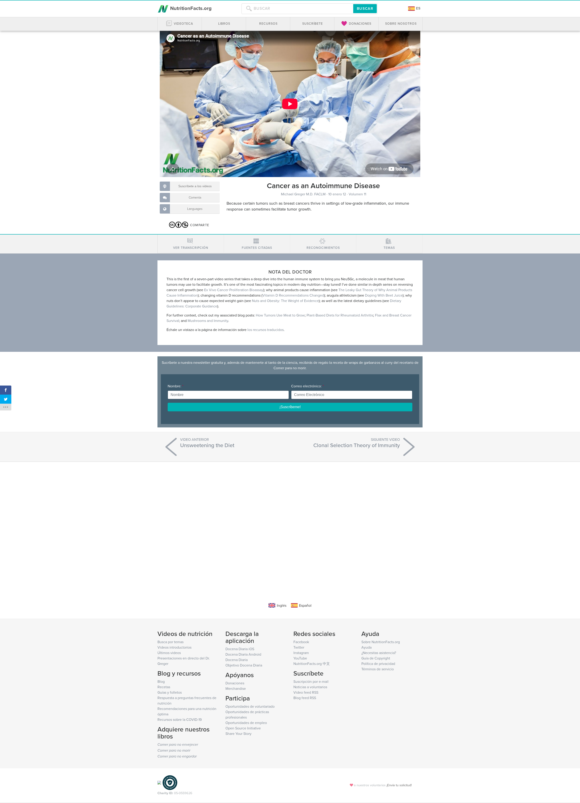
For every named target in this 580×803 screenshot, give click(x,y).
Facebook (301, 641)
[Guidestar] (159, 782)
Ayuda (366, 647)
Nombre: (175, 386)
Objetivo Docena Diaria (243, 665)
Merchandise (235, 688)
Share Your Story (238, 733)
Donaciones (234, 683)
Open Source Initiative (243, 728)
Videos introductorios (174, 647)
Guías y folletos (169, 692)
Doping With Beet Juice (384, 295)
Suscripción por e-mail (311, 681)
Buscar (365, 8)
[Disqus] (290, 525)
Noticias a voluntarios (310, 686)
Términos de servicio (377, 668)
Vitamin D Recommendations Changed (293, 295)
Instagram (301, 652)
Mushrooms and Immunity (208, 320)
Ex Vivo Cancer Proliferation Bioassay (233, 289)
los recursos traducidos (265, 329)
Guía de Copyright (375, 658)
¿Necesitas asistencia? (378, 652)
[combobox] (297, 9)
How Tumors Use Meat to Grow (280, 315)
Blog (161, 681)
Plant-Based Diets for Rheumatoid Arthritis (340, 315)
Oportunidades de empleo (246, 722)
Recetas (163, 686)
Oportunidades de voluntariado (250, 706)
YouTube (300, 658)
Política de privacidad (378, 663)
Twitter (298, 647)
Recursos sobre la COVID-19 (179, 719)
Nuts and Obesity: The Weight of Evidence (285, 300)
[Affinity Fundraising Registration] (170, 782)
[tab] (191, 244)
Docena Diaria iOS (239, 648)
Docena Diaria (236, 659)
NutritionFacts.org (190, 8)
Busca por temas (170, 641)
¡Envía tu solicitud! (399, 785)
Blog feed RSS (304, 697)
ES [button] (418, 8)
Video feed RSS (305, 692)
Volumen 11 (357, 194)
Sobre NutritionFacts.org (380, 641)
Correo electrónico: (307, 386)
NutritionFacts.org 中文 (311, 663)
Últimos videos (169, 652)
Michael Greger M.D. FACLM (303, 194)
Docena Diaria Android (243, 654)
